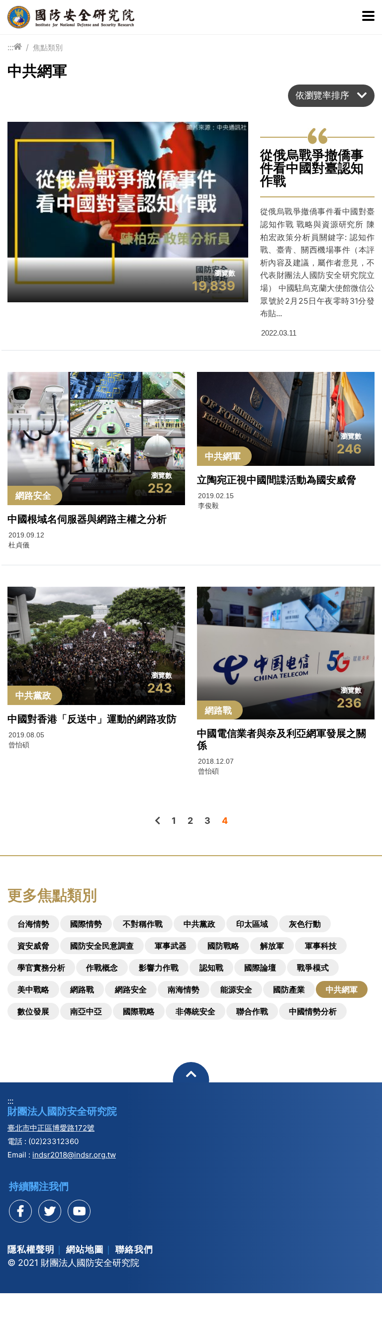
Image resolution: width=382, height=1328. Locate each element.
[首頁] (17, 47)
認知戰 (211, 968)
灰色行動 (305, 924)
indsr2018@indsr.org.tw (74, 1154)
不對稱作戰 (143, 924)
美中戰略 (33, 989)
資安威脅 (33, 946)
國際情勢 (86, 924)
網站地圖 (85, 1249)
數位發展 (33, 1011)
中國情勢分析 (313, 1011)
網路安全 (131, 989)
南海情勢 (183, 989)
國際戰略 (139, 1011)
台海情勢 (33, 924)
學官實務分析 (41, 968)
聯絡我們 (134, 1249)
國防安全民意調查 (102, 946)
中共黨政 (199, 924)
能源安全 (236, 989)
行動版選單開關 (368, 17)
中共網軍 (342, 989)
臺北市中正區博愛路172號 (51, 1128)
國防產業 (289, 989)
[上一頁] (157, 820)
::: (10, 47)
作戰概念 (102, 968)
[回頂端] (191, 1080)
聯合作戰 (252, 1011)
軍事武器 (171, 946)
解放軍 (272, 946)
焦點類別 (48, 47)
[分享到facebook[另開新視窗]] (20, 1211)
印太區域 (252, 924)
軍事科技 (321, 946)
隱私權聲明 (31, 1249)
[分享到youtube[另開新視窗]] (79, 1211)
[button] (331, 96)
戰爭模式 (313, 968)
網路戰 (82, 989)
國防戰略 (223, 946)
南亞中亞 (86, 1011)
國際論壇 (260, 968)
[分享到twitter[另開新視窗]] (49, 1211)
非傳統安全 (195, 1011)
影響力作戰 (159, 968)
